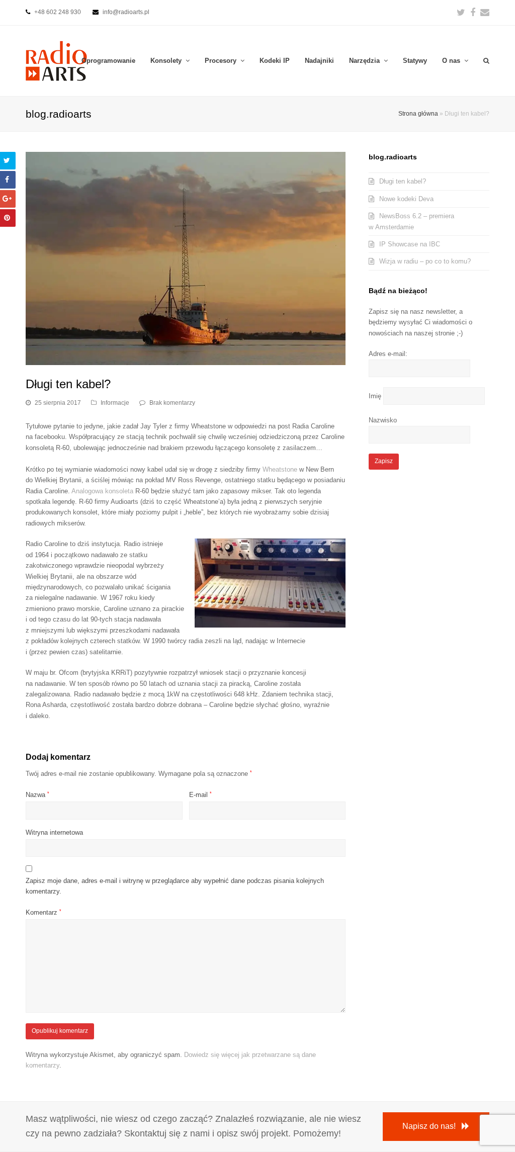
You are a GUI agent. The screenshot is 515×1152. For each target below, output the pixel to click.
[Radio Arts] (56, 60)
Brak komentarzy (172, 402)
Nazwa (37, 795)
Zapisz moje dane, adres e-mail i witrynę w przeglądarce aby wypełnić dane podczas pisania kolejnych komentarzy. (175, 886)
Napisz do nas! (429, 1126)
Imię (375, 396)
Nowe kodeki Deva (406, 199)
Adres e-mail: (388, 354)
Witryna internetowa (54, 832)
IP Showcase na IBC (409, 244)
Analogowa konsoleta (102, 491)
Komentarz (43, 912)
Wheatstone (280, 469)
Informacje (115, 402)
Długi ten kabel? (402, 181)
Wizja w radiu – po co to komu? (425, 261)
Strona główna (418, 113)
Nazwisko (383, 420)
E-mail (200, 795)
